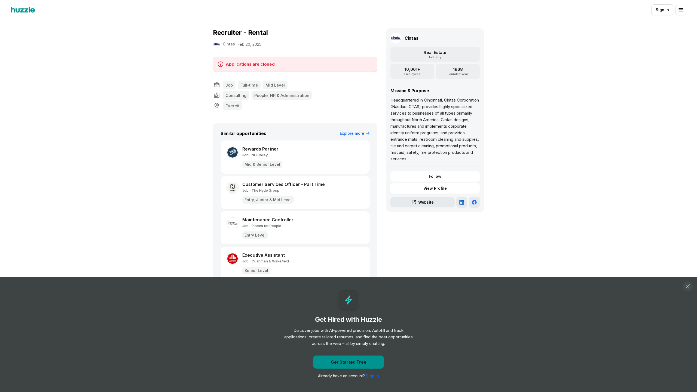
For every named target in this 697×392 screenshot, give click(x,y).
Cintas (229, 44)
